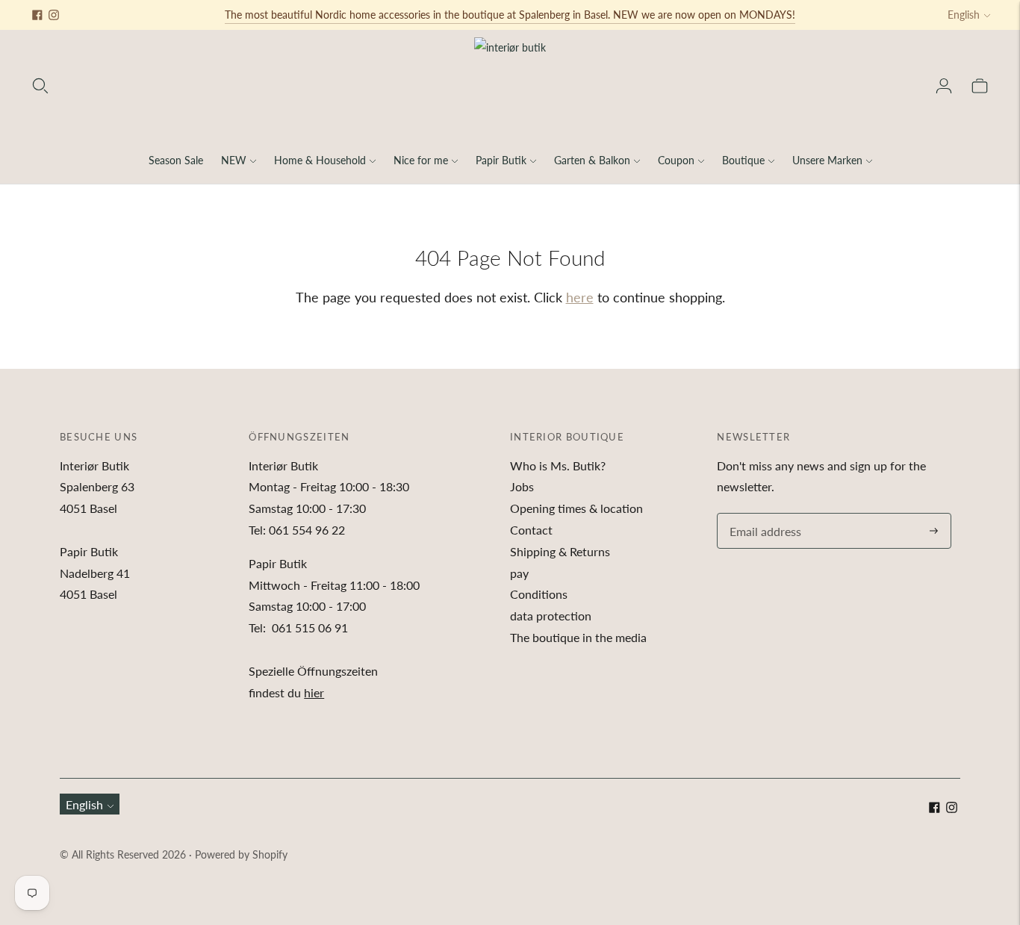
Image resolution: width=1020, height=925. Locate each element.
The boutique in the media (578, 637)
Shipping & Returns (560, 551)
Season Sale (176, 160)
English (964, 14)
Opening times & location (576, 508)
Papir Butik (501, 160)
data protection (550, 615)
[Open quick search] (40, 85)
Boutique (743, 160)
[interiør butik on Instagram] (54, 15)
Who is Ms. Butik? (558, 465)
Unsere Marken (827, 160)
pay (519, 573)
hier (314, 692)
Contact (531, 530)
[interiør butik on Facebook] (37, 15)
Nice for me (421, 160)
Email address (763, 514)
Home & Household (320, 160)
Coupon (676, 160)
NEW (233, 160)
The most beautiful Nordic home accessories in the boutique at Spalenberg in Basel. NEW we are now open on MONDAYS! (510, 14)
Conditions (538, 594)
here (580, 297)
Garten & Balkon (592, 160)
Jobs (522, 486)
